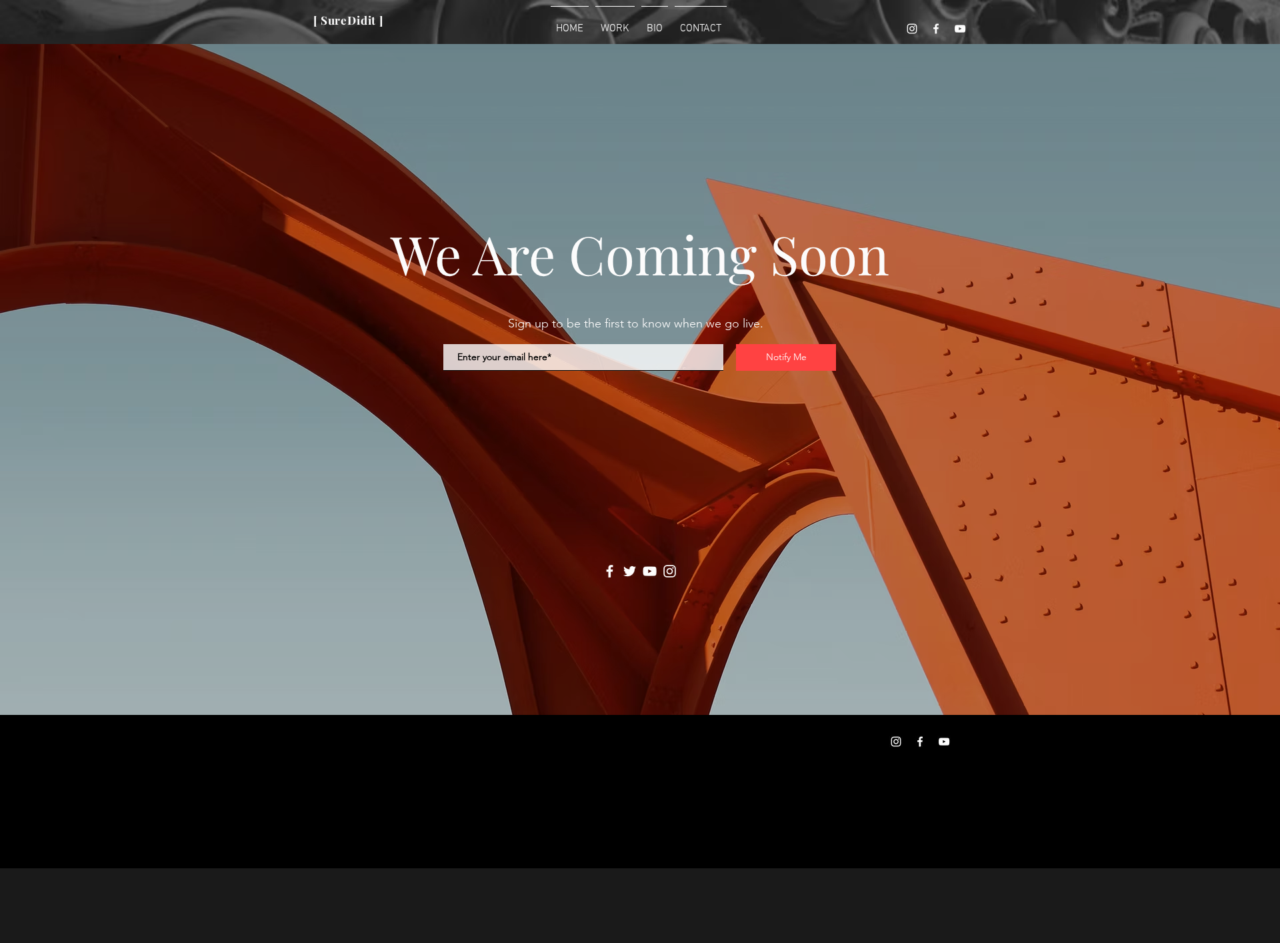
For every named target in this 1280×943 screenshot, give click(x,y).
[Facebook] (936, 28)
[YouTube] (649, 571)
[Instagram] (912, 28)
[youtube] (960, 28)
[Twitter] (629, 571)
